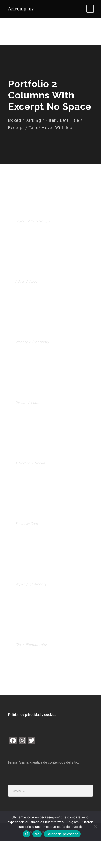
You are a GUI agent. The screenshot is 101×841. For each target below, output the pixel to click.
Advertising (34, 186)
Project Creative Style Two (46, 336)
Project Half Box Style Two (46, 275)
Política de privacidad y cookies (32, 715)
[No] (95, 826)
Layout (20, 221)
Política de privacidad (62, 834)
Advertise (22, 463)
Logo (24, 191)
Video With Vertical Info (42, 517)
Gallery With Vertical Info (45, 578)
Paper (20, 584)
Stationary (40, 342)
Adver (19, 281)
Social (40, 463)
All (11, 186)
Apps (33, 281)
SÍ (26, 834)
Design (20, 402)
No (37, 834)
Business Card (26, 524)
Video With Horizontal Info (45, 639)
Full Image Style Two (39, 215)
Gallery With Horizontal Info (48, 457)
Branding (63, 186)
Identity (21, 342)
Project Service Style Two (45, 396)
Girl (18, 644)
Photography (36, 644)
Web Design (40, 221)
